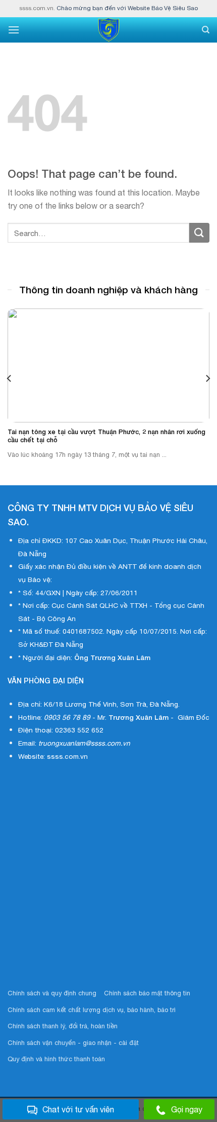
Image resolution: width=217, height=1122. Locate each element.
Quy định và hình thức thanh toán (56, 1059)
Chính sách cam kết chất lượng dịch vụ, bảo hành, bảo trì (92, 1010)
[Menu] (14, 29)
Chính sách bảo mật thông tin (147, 993)
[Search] (205, 30)
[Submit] (199, 233)
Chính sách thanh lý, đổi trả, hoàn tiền (63, 1026)
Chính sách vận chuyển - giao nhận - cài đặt (73, 1043)
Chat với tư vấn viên (78, 1109)
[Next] (207, 379)
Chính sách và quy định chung (52, 993)
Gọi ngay (186, 1109)
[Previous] (10, 379)
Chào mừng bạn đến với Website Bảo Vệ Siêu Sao (127, 8)
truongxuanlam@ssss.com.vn (84, 743)
